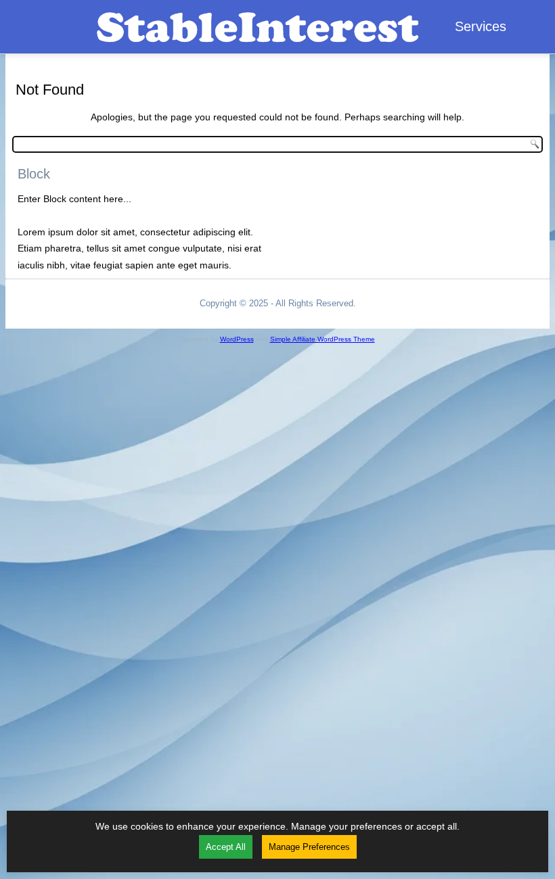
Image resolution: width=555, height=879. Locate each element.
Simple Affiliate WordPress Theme (322, 339)
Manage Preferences (309, 847)
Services (480, 26)
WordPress (237, 339)
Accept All (226, 847)
